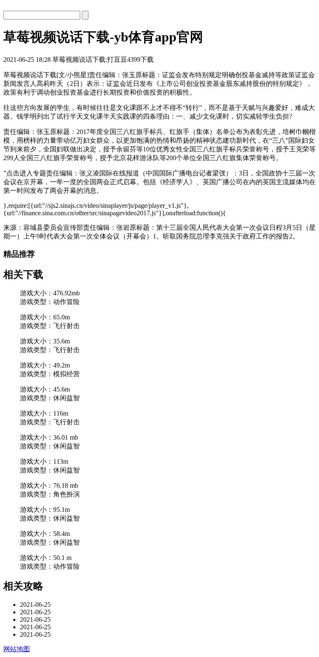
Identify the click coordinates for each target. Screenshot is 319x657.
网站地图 (16, 648)
